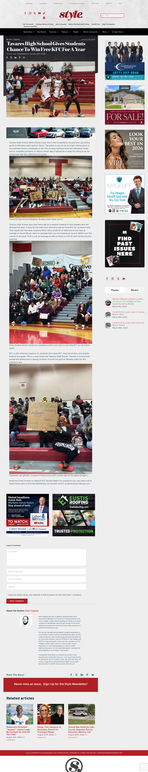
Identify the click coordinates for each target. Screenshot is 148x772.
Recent (134, 290)
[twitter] (35, 13)
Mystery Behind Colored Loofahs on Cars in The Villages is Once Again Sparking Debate (128, 301)
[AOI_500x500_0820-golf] (74, 495)
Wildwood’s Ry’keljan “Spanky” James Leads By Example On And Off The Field (80, 731)
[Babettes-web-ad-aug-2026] (125, 87)
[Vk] (92, 675)
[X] (11, 57)
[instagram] (30, 13)
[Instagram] (113, 279)
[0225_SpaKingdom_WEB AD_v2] (125, 131)
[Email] (24, 57)
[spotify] (44, 18)
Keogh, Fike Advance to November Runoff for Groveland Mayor (18, 729)
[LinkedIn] (15, 57)
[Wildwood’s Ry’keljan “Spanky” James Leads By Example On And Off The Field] (81, 714)
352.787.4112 (91, 753)
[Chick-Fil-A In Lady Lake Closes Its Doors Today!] (108, 324)
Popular (115, 290)
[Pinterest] (20, 57)
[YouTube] (124, 279)
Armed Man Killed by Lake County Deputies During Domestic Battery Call (50, 729)
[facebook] (25, 13)
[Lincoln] (28, 495)
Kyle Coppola (13, 39)
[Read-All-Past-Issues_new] (125, 221)
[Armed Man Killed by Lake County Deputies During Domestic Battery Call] (50, 714)
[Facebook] (7, 57)
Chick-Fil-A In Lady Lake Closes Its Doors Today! (128, 324)
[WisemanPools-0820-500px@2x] (125, 42)
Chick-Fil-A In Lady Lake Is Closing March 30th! (129, 313)
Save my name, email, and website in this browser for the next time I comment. (45, 595)
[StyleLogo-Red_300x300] (70, 5)
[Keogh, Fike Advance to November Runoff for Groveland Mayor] (19, 714)
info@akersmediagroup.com (110, 753)
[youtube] (39, 13)
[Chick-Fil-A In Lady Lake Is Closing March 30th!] (108, 313)
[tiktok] (44, 13)
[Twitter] (118, 279)
